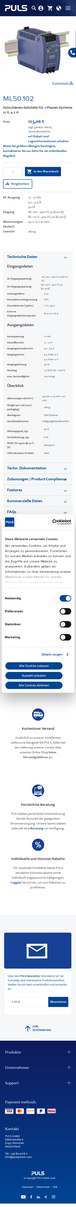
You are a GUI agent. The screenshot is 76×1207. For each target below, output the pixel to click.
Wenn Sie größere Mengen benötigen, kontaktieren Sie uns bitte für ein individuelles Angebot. (35, 151)
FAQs (11, 512)
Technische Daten (22, 257)
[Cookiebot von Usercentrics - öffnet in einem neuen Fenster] (54, 522)
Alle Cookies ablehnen (34, 685)
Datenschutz (43, 1187)
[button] (59, 8)
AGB (55, 1187)
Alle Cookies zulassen (34, 666)
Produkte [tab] (13, 1053)
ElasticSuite (55, 1205)
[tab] (38, 257)
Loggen (16, 882)
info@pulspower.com (18, 1157)
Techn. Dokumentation (26, 468)
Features (14, 490)
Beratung (36, 828)
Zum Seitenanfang (41, 1028)
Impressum (27, 1187)
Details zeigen (52, 654)
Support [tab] (12, 1083)
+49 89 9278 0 (19, 1153)
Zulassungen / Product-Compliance (36, 479)
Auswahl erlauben (34, 675)
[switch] (65, 611)
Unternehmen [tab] (17, 1068)
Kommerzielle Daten (24, 501)
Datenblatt (60, 84)
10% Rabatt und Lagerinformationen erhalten (48, 139)
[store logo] (16, 8)
